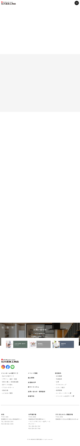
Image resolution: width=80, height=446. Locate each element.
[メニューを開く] (77, 3)
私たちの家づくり (8, 376)
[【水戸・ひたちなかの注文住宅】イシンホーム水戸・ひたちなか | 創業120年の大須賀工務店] (8, 3)
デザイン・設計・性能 (9, 379)
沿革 (57, 382)
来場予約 (31, 396)
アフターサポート (8, 387)
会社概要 (59, 376)
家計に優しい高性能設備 (10, 382)
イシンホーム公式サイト (64, 396)
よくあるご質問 (7, 393)
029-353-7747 (36, 426)
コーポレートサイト (62, 393)
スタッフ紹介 (60, 387)
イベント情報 (32, 373)
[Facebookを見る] (8, 367)
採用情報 (59, 390)
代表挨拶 (59, 379)
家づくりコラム (33, 387)
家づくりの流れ (7, 385)
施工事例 (31, 378)
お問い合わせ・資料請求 (36, 391)
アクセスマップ (61, 385)
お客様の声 (32, 382)
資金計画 (5, 390)
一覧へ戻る (40, 298)
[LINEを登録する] (12, 367)
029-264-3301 (8, 421)
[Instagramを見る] (3, 367)
